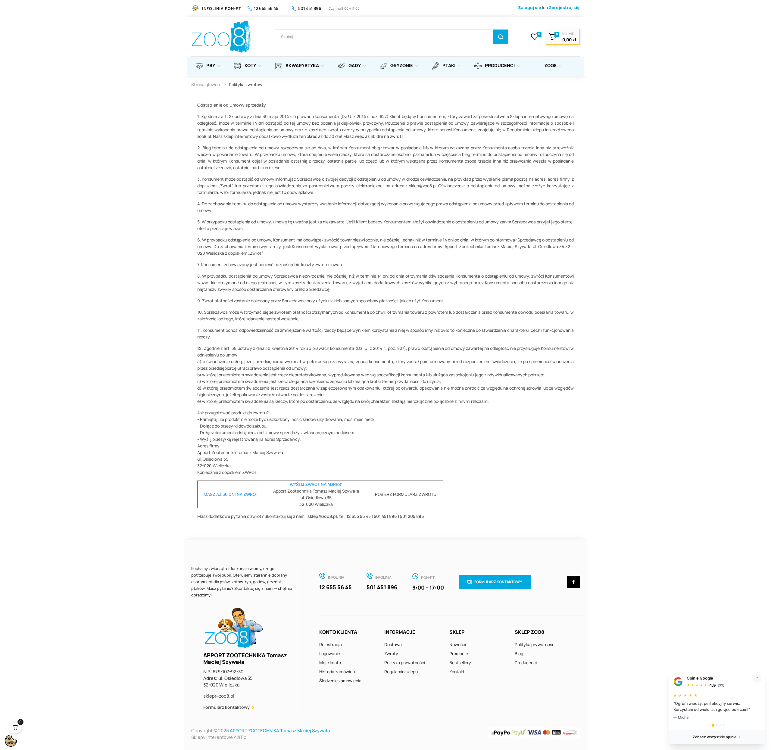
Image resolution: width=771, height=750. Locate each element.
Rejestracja (330, 644)
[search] (500, 37)
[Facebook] (573, 582)
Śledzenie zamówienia (340, 680)
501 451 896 (309, 8)
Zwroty (391, 653)
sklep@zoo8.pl (218, 696)
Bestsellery (460, 662)
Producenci (526, 662)
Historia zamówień (337, 671)
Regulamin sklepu (401, 671)
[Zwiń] (757, 678)
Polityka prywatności (404, 662)
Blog (519, 653)
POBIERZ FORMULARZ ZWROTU (405, 494)
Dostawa (393, 644)
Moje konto (330, 662)
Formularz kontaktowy (226, 707)
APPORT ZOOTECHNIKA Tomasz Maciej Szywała (280, 730)
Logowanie (329, 653)
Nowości (457, 644)
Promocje (458, 653)
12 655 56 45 (266, 8)
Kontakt (457, 671)
